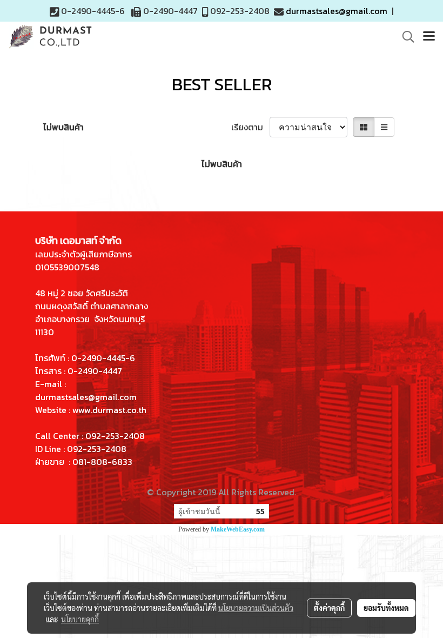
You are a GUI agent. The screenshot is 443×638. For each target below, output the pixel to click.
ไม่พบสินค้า (63, 127)
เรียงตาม (250, 127)
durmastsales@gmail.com (336, 10)
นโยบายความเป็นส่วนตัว (255, 608)
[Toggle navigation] (429, 37)
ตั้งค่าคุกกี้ (329, 608)
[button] (404, 37)
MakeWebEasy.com (238, 529)
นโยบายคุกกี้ (80, 619)
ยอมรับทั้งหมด (386, 608)
